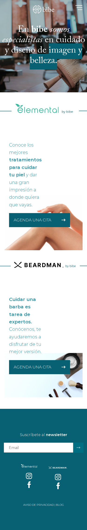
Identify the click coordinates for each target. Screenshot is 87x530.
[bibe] (43, 10)
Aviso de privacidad (38, 504)
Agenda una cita (33, 220)
